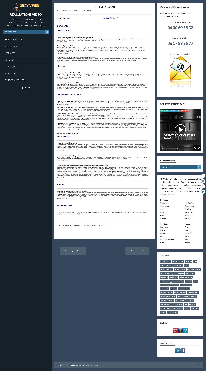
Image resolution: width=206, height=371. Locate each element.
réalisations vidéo (180, 293)
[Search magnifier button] (47, 32)
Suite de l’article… (63, 41)
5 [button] (171, 149)
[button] (195, 148)
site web (170, 300)
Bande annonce (165, 261)
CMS (195, 261)
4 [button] (169, 149)
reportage (173, 289)
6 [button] (173, 149)
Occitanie (188, 281)
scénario (163, 300)
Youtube (163, 312)
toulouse (192, 304)
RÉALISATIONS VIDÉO (26, 14)
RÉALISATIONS (11, 46)
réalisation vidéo (193, 293)
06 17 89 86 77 (180, 43)
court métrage (177, 265)
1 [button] (163, 149)
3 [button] (167, 149)
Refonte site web (186, 285)
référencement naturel (167, 296)
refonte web (164, 289)
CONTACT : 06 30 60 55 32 (16, 80)
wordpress (195, 308)
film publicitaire (179, 273)
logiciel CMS (174, 277)
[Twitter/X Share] (203, 186)
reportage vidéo (184, 289)
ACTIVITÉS (9, 60)
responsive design (166, 293)
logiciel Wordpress (186, 277)
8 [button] (177, 149)
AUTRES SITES (10, 73)
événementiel (172, 312)
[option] (180, 130)
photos (162, 285)
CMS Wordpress (165, 265)
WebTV (187, 308)
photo (195, 281)
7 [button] (175, 149)
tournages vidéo (165, 308)
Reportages (185, 111)
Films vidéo (165, 111)
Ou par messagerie (180, 54)
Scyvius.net (95, 365)
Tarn (185, 304)
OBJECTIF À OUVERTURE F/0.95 (179, 137)
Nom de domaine (177, 281)
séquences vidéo (176, 304)
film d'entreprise (180, 269)
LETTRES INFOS (86, 10)
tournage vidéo (178, 308)
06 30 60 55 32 (180, 27)
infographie (164, 277)
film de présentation (193, 269)
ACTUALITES (10, 53)
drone (186, 265)
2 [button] (165, 149)
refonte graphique (173, 285)
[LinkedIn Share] (203, 191)
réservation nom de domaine (187, 296)
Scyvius (75, 10)
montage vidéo (165, 281)
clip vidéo (189, 261)
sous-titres (189, 300)
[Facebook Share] (203, 176)
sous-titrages (180, 300)
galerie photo (190, 273)
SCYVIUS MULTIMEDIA (16, 39)
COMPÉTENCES (11, 66)
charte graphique (178, 261)
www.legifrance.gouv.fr (80, 214)
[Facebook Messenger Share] (203, 181)
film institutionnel (166, 273)
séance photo (164, 304)
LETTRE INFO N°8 (104, 6)
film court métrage (166, 269)
